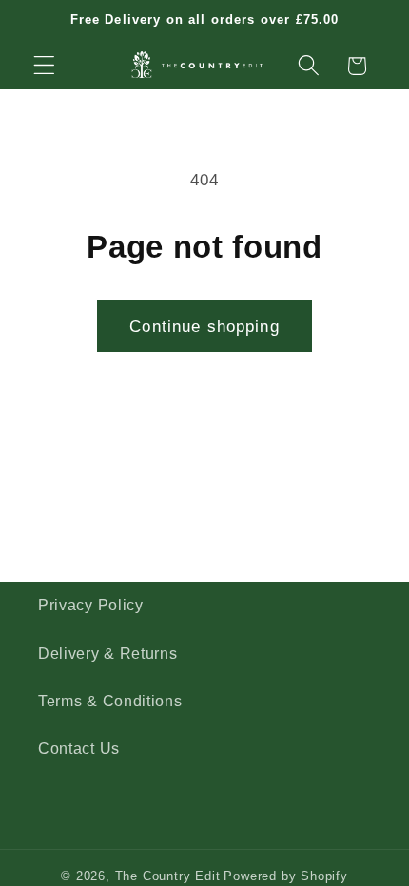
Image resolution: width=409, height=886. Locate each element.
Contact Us (79, 748)
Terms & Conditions (110, 700)
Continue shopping (204, 326)
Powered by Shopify (286, 876)
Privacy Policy (91, 604)
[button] (44, 66)
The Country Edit (168, 876)
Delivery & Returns (107, 653)
